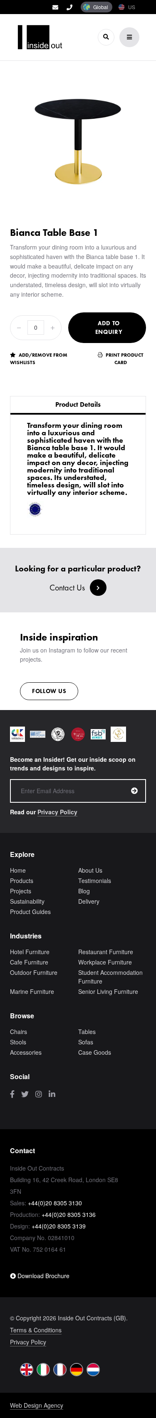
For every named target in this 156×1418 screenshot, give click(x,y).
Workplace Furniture (105, 962)
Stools (18, 1042)
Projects (20, 891)
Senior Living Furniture (108, 991)
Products (21, 880)
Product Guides (30, 911)
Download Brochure (42, 1276)
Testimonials (94, 880)
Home (18, 870)
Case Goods (94, 1052)
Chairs (18, 1031)
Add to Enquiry (109, 327)
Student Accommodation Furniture (110, 976)
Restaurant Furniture (105, 952)
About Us (90, 870)
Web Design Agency (36, 1405)
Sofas (85, 1042)
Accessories (26, 1052)
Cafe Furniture (29, 962)
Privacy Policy (57, 812)
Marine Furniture (32, 991)
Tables (87, 1031)
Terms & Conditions (36, 1330)
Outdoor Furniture (33, 972)
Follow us (49, 691)
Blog (84, 891)
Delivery (88, 901)
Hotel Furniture (30, 952)
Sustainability (27, 901)
